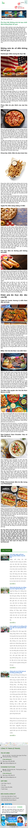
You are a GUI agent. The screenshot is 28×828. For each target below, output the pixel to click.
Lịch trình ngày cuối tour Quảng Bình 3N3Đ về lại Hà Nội (17, 556)
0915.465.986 (21, 8)
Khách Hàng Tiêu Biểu (6, 787)
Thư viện (3, 785)
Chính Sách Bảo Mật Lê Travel (8, 796)
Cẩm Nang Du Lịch (7, 19)
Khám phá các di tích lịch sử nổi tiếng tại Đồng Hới (18, 672)
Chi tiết (12, 584)
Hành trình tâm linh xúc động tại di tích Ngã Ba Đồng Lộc (18, 588)
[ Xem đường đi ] (7, 759)
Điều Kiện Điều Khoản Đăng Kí (8, 800)
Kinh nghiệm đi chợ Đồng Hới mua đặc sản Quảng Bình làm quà (18, 628)
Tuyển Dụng (4, 789)
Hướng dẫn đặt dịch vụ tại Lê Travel (10, 798)
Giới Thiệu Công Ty (6, 783)
